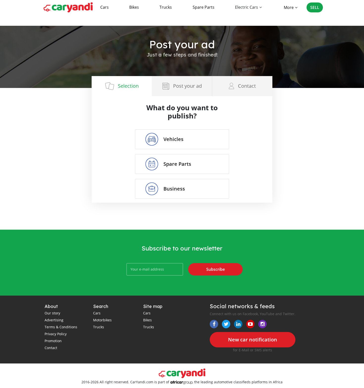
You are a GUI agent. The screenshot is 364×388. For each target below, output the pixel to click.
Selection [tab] (128, 86)
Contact (51, 347)
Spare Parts (203, 7)
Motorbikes (102, 320)
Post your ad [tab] (187, 86)
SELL (314, 7)
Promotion (53, 340)
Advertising (54, 320)
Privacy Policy (56, 334)
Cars (104, 7)
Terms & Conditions (61, 327)
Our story (52, 313)
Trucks (165, 7)
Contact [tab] (247, 86)
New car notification (252, 339)
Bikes (134, 7)
